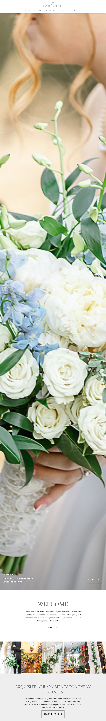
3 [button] (54, 672)
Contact (75, 10)
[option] (10, 658)
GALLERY (96, 579)
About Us (53, 627)
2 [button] (51, 672)
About (37, 10)
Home (28, 10)
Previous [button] (2, 657)
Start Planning (53, 714)
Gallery (63, 10)
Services (49, 10)
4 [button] (56, 672)
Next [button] (103, 657)
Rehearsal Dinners (16, 574)
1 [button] (49, 672)
